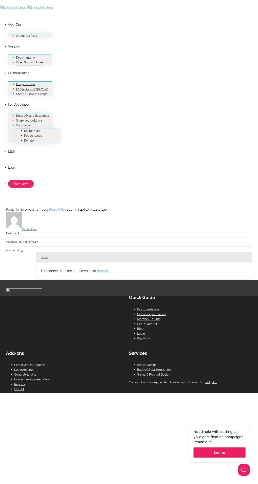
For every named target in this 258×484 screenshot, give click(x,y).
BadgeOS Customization (154, 370)
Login (141, 333)
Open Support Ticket (151, 314)
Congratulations (25, 374)
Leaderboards (23, 370)
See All (19, 389)
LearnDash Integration (29, 365)
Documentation (148, 309)
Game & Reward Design (153, 374)
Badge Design (147, 365)
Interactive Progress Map (31, 379)
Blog (140, 329)
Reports (103, 271)
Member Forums (148, 319)
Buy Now (143, 338)
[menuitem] (127, 27)
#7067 (44, 257)
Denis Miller (57, 209)
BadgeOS (211, 382)
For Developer (147, 324)
